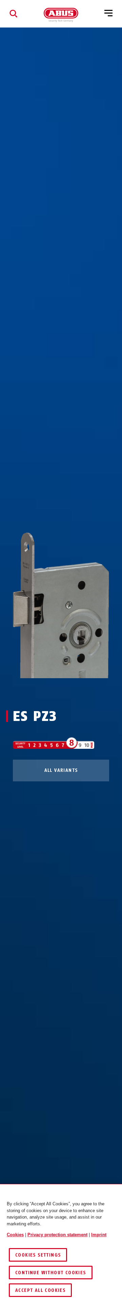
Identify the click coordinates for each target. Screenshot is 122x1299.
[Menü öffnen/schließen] (108, 13)
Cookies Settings (38, 1255)
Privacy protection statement (57, 1234)
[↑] (49, 691)
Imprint (98, 1234)
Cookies (15, 1234)
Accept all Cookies (40, 1290)
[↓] (73, 691)
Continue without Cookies (50, 1273)
